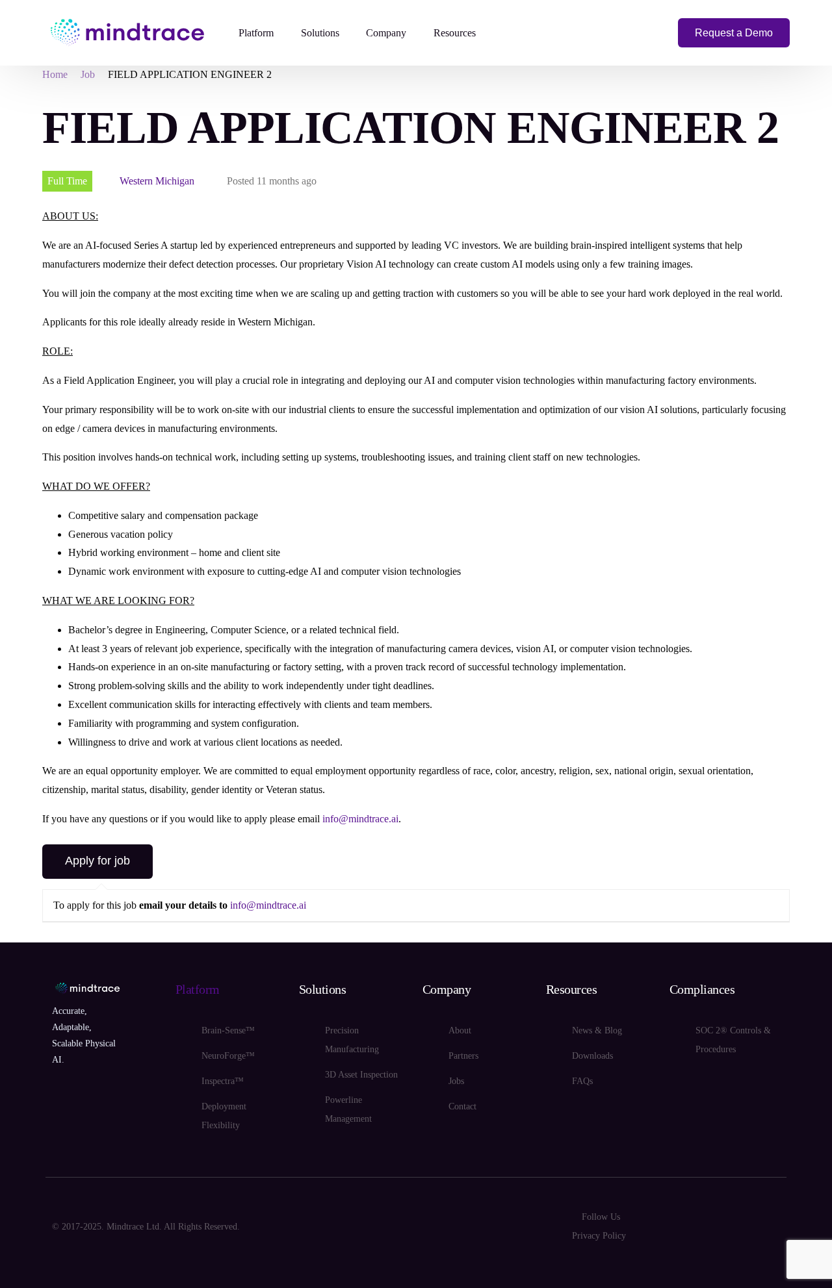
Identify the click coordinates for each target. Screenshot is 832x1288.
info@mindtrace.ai (360, 818)
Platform (198, 989)
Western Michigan (157, 180)
